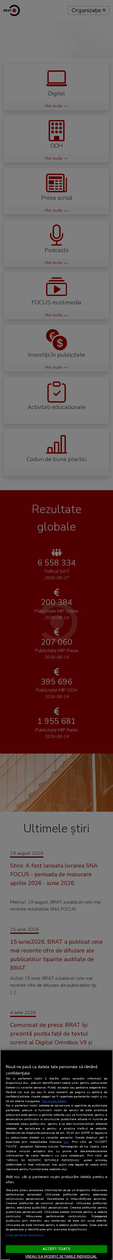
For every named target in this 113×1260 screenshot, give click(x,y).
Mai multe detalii (54, 1101)
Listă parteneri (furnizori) (25, 1235)
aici (66, 1142)
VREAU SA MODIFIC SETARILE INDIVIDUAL (61, 1256)
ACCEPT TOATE (56, 1249)
